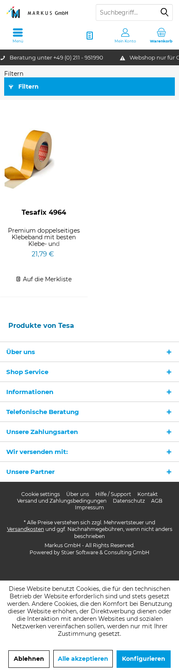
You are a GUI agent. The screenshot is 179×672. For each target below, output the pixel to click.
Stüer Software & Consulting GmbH (105, 552)
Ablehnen (29, 658)
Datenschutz (129, 501)
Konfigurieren (143, 658)
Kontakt (147, 494)
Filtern (28, 86)
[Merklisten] (89, 35)
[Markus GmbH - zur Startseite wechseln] (44, 12)
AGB (156, 501)
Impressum (89, 507)
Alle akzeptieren (83, 658)
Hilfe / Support (113, 494)
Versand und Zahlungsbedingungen (62, 501)
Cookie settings (40, 494)
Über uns (77, 494)
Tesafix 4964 (44, 212)
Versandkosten (25, 529)
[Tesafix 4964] (44, 158)
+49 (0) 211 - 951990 (78, 57)
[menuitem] (161, 35)
